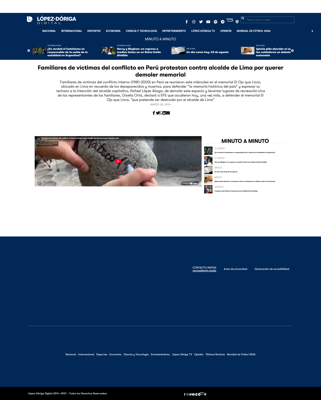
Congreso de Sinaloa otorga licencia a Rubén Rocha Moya (236, 191)
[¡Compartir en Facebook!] (154, 113)
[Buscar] (316, 31)
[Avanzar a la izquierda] (28, 50)
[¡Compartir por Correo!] (168, 113)
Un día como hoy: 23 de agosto (207, 52)
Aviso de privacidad (235, 269)
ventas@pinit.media (204, 270)
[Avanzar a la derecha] (312, 31)
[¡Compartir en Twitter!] (158, 113)
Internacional (71, 31)
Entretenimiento (174, 31)
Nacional (49, 31)
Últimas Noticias (215, 354)
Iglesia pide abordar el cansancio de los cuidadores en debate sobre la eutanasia (281, 52)
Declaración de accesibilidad (272, 269)
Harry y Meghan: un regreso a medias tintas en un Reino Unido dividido (139, 52)
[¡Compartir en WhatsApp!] (161, 113)
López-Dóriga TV (203, 31)
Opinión (225, 31)
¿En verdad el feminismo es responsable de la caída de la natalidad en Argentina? (67, 52)
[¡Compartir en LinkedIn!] (164, 113)
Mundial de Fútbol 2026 (254, 31)
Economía (113, 31)
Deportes (94, 31)
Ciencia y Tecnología (141, 31)
